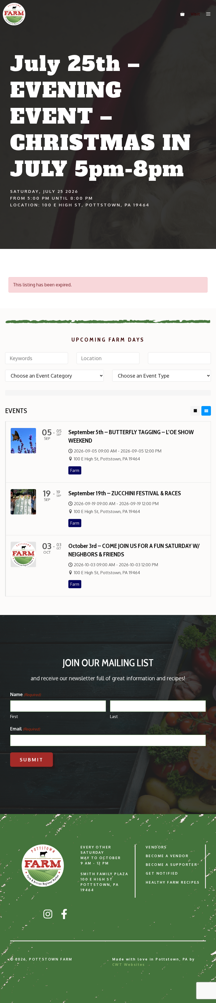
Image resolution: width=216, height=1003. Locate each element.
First (14, 716)
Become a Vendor (167, 856)
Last (114, 716)
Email (25, 729)
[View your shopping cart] (182, 14)
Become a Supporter (171, 864)
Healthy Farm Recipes (173, 882)
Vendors (156, 847)
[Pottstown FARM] (14, 14)
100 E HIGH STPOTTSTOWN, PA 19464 (99, 884)
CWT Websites (128, 964)
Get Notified (162, 873)
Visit (195, 14)
